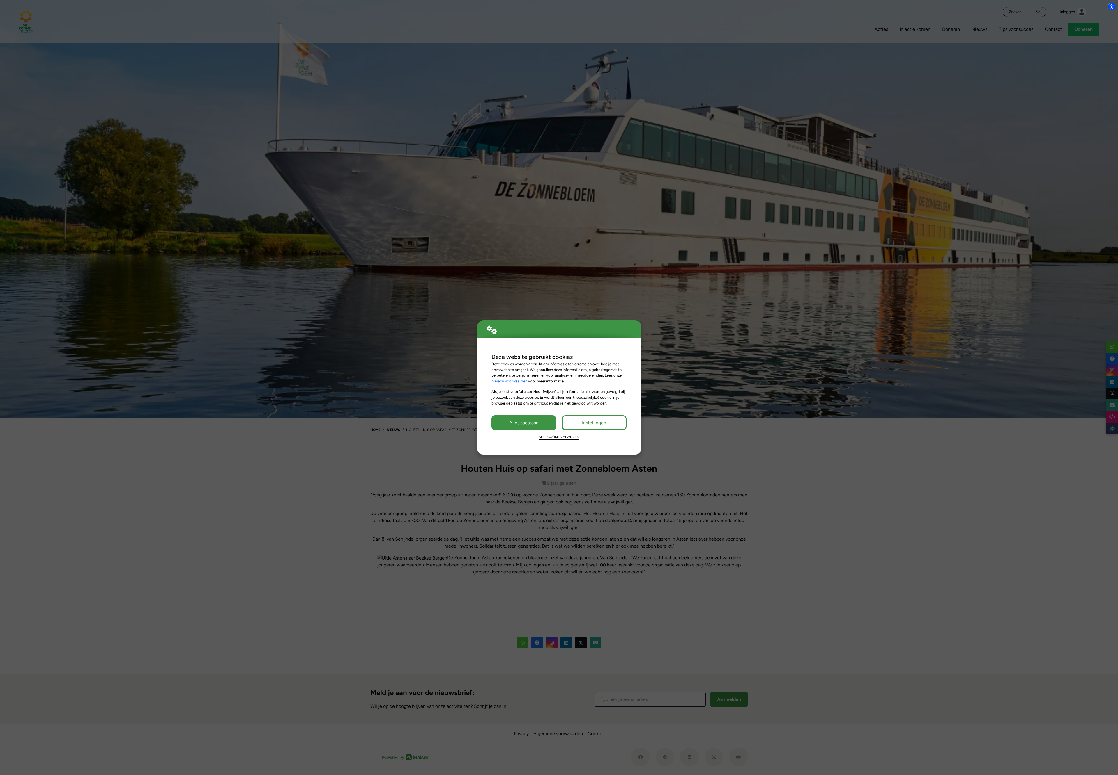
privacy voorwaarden (509, 381)
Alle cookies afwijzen (559, 437)
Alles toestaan (524, 422)
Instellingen (594, 422)
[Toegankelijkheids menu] (1111, 6)
